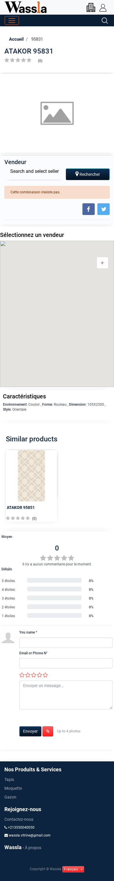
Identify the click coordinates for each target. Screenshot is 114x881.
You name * (28, 632)
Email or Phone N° (33, 653)
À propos (33, 847)
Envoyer (30, 731)
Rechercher (89, 174)
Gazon (10, 797)
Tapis (9, 779)
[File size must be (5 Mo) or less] (47, 731)
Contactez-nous (18, 819)
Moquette (13, 788)
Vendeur (15, 162)
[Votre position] (103, 263)
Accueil (16, 39)
